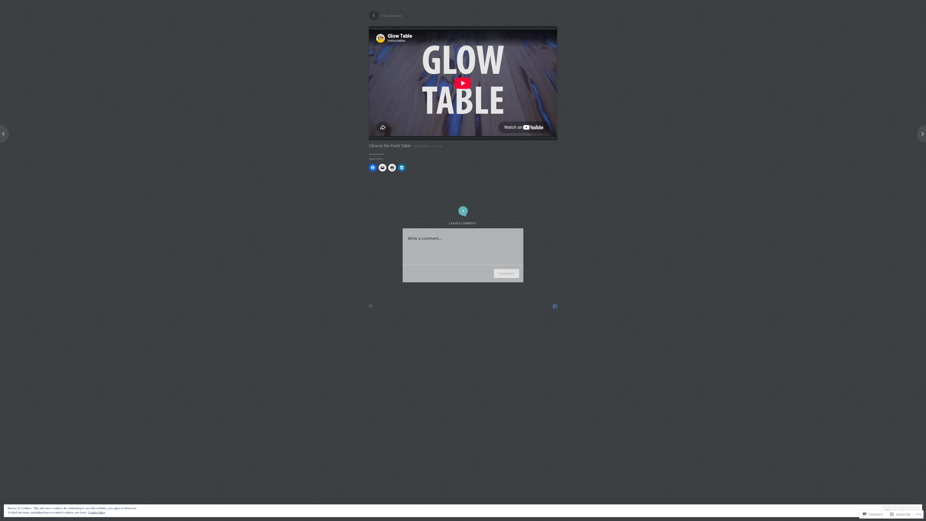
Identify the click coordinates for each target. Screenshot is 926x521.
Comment (506, 273)
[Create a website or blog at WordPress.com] (370, 306)
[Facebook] (555, 306)
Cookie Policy (96, 512)
